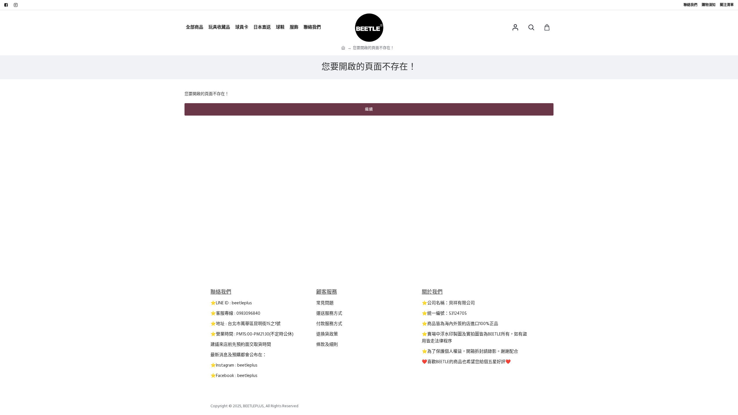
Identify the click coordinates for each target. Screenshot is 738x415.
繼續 (369, 109)
